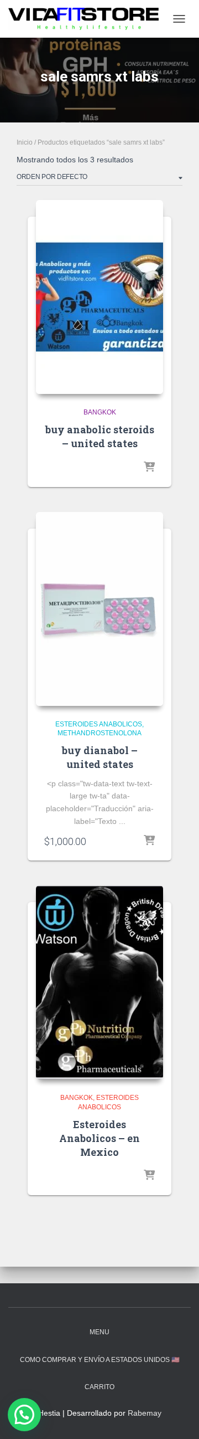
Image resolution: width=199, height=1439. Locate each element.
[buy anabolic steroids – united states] (99, 297)
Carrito (99, 1387)
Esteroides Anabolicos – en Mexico (99, 1138)
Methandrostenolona (99, 733)
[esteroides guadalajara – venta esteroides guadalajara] (87, 19)
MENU (99, 1332)
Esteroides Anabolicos (98, 724)
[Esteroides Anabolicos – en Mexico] (99, 982)
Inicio (25, 142)
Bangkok (99, 412)
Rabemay (144, 1413)
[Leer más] (149, 467)
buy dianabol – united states (100, 757)
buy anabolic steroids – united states (99, 436)
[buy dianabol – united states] (99, 609)
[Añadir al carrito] (149, 841)
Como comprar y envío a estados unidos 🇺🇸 (100, 1360)
